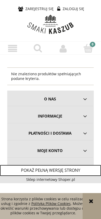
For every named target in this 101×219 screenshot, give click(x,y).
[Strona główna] (50, 24)
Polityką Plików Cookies (51, 203)
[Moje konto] (63, 48)
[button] (12, 48)
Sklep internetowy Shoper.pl (50, 179)
